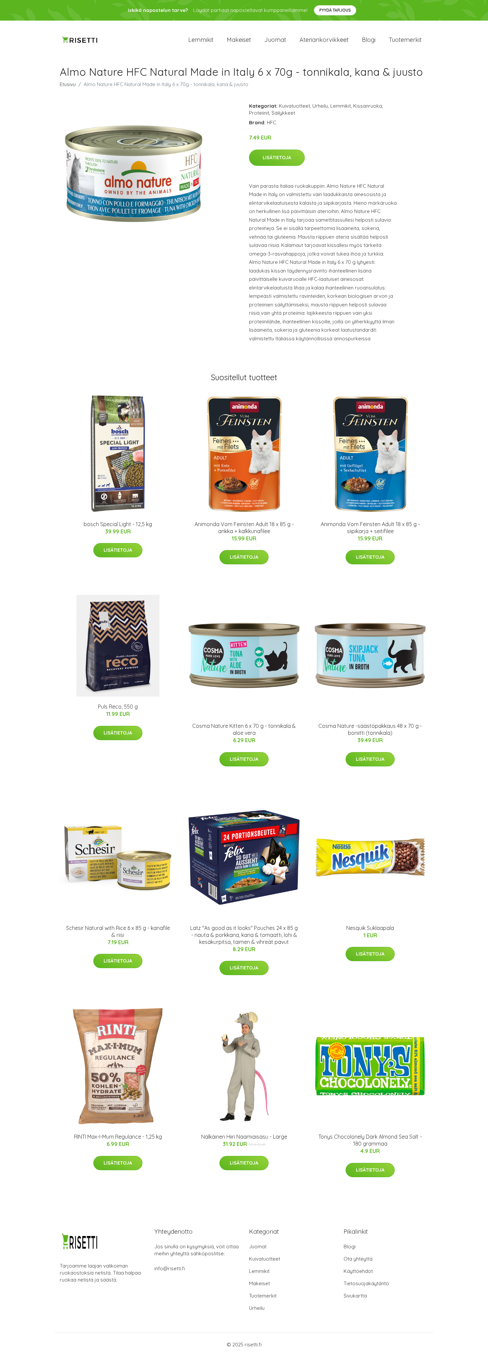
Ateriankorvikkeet (324, 40)
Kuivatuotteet (294, 106)
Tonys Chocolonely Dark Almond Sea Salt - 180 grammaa (370, 1140)
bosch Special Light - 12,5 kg (118, 524)
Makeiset (239, 40)
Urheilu (320, 106)
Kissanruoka (367, 106)
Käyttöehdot (358, 1271)
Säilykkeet (283, 113)
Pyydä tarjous (335, 10)
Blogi (368, 40)
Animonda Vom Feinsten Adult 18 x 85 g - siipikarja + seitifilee (370, 527)
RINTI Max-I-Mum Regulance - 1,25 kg (118, 1136)
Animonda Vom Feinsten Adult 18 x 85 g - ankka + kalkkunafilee (244, 527)
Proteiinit (259, 113)
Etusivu (68, 84)
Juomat (275, 40)
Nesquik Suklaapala (370, 928)
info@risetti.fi (169, 1268)
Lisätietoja (277, 158)
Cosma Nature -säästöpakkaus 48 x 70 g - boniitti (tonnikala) (370, 729)
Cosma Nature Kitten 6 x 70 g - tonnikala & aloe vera (244, 729)
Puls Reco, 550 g (118, 706)
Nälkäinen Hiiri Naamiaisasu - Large (244, 1136)
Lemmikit (200, 40)
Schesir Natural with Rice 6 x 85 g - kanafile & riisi (118, 931)
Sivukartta (355, 1296)
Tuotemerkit (405, 40)
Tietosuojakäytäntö (366, 1283)
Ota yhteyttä (358, 1259)
